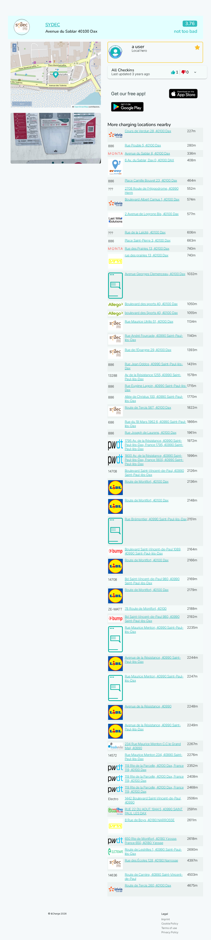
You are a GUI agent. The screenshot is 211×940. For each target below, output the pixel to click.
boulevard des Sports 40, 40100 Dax (151, 313)
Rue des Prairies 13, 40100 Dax (147, 248)
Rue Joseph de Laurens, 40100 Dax (150, 433)
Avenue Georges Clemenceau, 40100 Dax (155, 274)
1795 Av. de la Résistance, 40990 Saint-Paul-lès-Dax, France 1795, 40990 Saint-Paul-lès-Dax (154, 445)
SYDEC (52, 25)
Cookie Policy (169, 923)
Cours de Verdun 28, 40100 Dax (148, 131)
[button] (155, 72)
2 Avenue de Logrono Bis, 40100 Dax (152, 214)
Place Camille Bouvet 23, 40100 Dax (151, 180)
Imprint (165, 919)
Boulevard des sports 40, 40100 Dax (151, 304)
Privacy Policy (170, 932)
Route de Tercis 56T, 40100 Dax (148, 408)
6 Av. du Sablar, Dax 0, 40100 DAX (149, 160)
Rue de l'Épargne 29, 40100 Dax (148, 350)
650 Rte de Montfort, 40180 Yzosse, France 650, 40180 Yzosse (151, 841)
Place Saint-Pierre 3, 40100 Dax (147, 240)
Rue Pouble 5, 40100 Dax (143, 145)
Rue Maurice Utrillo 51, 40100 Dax (149, 321)
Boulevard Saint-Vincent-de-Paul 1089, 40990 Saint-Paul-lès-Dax (153, 551)
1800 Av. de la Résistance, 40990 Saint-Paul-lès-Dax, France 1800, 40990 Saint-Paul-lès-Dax (154, 460)
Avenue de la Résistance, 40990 (148, 706)
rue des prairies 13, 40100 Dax (146, 255)
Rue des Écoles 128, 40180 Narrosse (151, 860)
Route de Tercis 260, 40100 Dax (148, 885)
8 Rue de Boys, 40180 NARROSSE (150, 820)
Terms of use (169, 928)
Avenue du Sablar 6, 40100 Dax (147, 153)
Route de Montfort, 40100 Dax (147, 482)
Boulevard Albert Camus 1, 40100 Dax (152, 199)
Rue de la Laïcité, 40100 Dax (145, 232)
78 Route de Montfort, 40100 (146, 609)
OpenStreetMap (81, 107)
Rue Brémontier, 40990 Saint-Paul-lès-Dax (156, 519)
